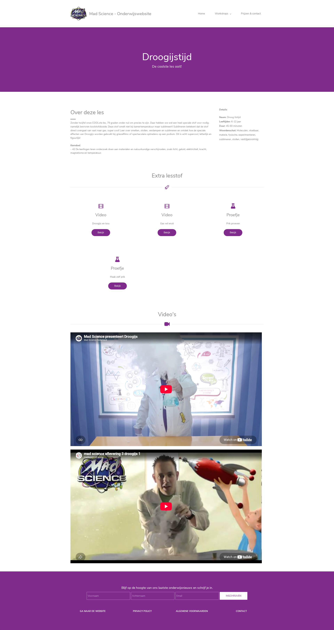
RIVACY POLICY (143, 611)
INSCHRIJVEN (233, 595)
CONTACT (241, 611)
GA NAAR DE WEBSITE (93, 611)
